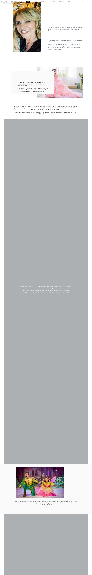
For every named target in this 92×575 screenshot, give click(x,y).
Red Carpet (52, 1)
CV (77, 1)
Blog (83, 1)
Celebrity (35, 1)
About (27, 1)
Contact (22, 3)
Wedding (61, 1)
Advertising (43, 1)
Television (69, 1)
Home (20, 1)
